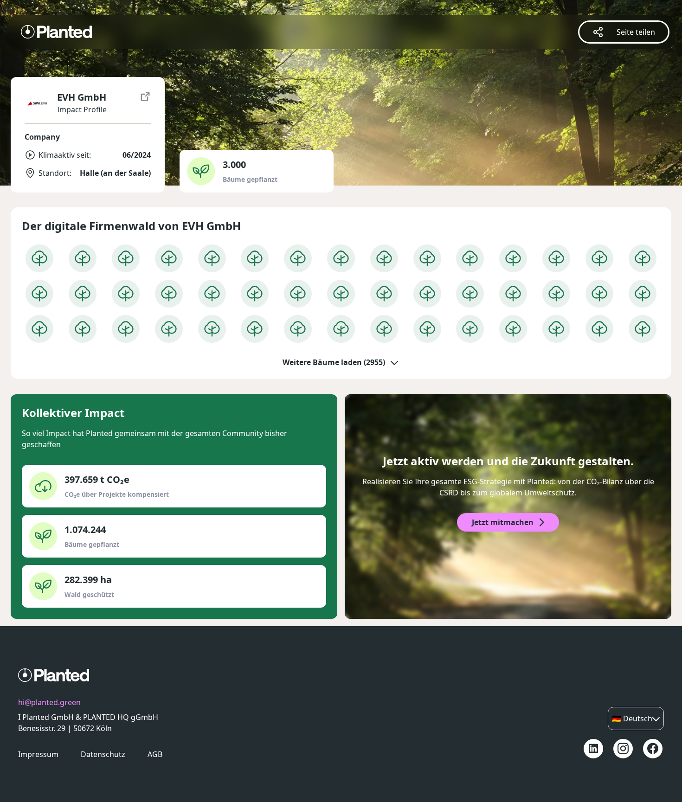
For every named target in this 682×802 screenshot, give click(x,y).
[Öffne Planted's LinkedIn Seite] (593, 749)
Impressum (38, 754)
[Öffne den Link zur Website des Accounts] (145, 103)
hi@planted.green (49, 702)
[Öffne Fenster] (39, 258)
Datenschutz (103, 754)
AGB (155, 754)
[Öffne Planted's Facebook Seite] (653, 749)
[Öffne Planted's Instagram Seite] (623, 749)
